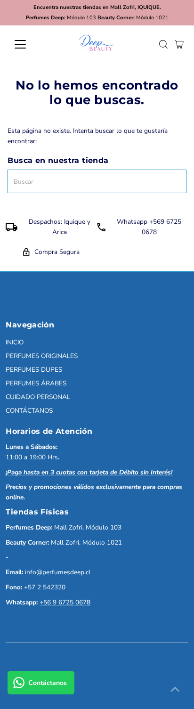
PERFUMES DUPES (34, 369)
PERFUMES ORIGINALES (42, 355)
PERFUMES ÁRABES (36, 383)
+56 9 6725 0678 (65, 602)
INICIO (15, 342)
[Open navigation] (29, 44)
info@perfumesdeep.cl (57, 572)
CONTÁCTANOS (29, 410)
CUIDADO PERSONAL (38, 396)
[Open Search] (163, 44)
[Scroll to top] (175, 690)
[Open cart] (179, 44)
